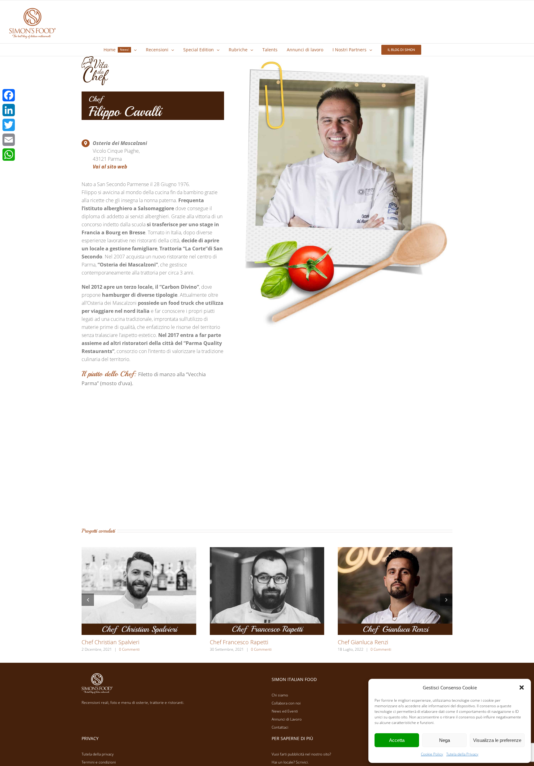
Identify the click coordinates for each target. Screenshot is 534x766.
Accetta (397, 740)
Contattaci (280, 727)
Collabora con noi (286, 703)
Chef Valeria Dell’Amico (367, 642)
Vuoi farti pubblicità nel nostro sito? (301, 754)
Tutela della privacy (98, 754)
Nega (444, 740)
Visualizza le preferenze (497, 740)
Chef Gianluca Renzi (107, 642)
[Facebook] (8, 95)
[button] (522, 687)
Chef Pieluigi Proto (233, 642)
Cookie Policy (432, 754)
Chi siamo (280, 695)
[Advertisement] (267, 461)
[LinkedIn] (8, 110)
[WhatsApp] (8, 154)
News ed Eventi (285, 711)
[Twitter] (8, 124)
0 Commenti (124, 649)
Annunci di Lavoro (287, 719)
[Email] (8, 139)
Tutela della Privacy (462, 754)
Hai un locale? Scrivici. (290, 762)
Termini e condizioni (99, 762)
